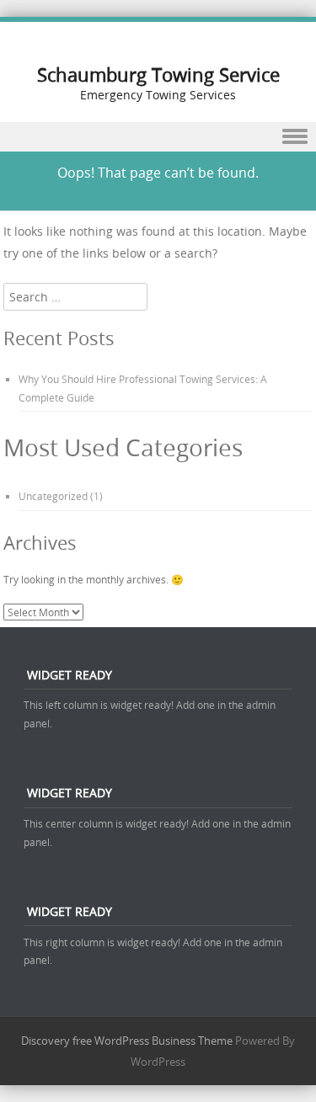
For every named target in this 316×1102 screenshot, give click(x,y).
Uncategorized (53, 496)
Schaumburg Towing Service (158, 74)
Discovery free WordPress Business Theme (127, 1040)
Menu (158, 137)
